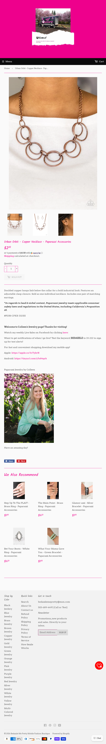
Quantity (8, 263)
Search (25, 602)
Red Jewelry (10, 681)
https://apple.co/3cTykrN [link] (25, 353)
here (65, 332)
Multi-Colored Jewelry (8, 712)
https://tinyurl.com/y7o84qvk (30, 358)
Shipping (9, 256)
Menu (9, 61)
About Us (26, 606)
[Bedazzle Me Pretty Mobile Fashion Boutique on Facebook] (45, 725)
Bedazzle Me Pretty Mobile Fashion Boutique (30, 734)
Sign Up (62, 632)
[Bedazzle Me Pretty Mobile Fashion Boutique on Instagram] (54, 725)
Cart (101, 61)
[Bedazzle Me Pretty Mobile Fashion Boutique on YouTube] (59, 725)
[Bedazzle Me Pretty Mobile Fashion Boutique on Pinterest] (50, 725)
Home (7, 68)
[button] (53, 253)
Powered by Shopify (61, 734)
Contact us (27, 610)
